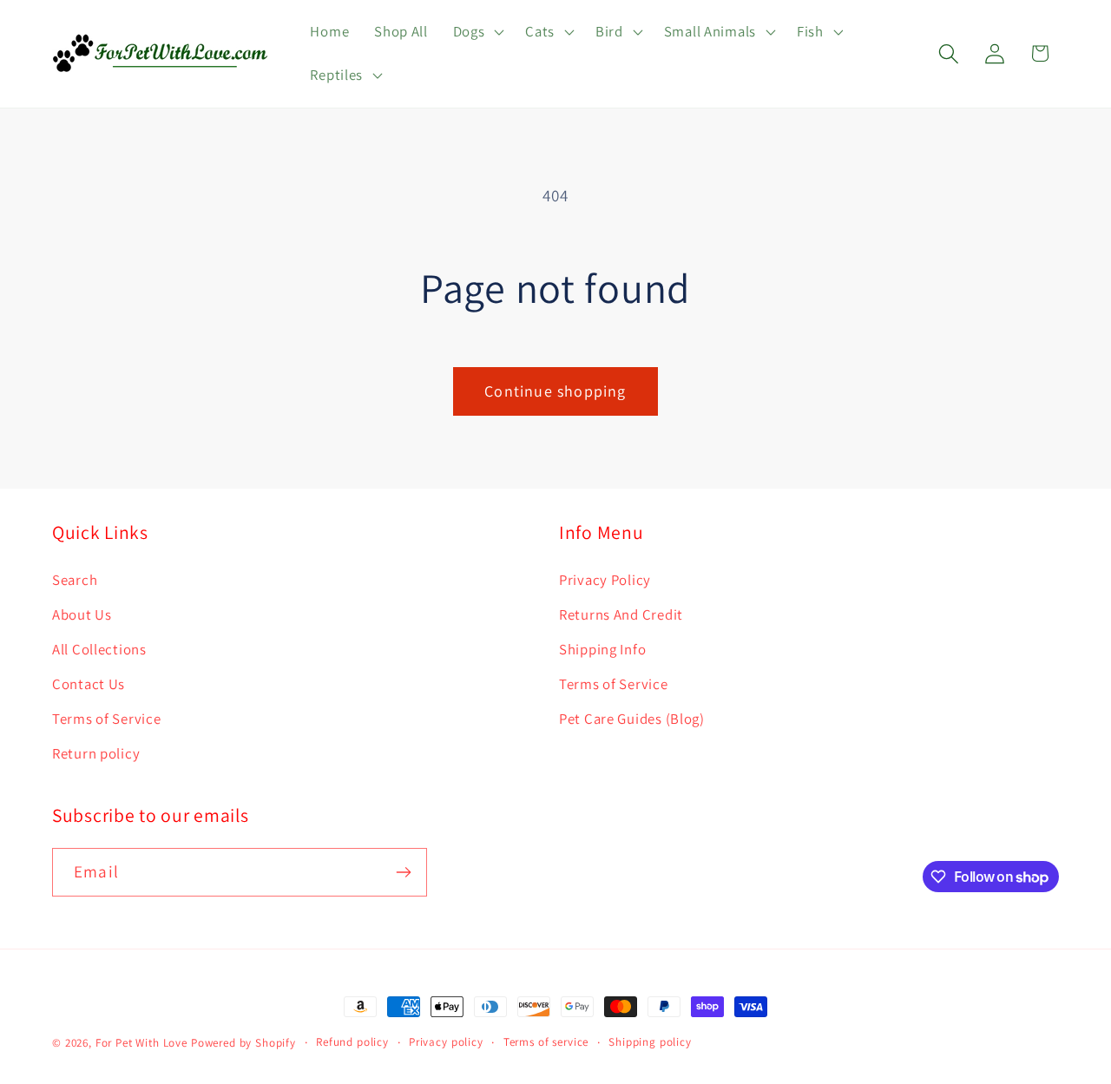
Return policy (96, 753)
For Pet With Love (141, 1042)
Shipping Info (602, 649)
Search (74, 579)
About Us (82, 614)
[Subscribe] (403, 872)
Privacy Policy (605, 579)
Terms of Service (106, 718)
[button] (476, 32)
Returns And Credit (621, 614)
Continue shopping (555, 391)
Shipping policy (650, 1042)
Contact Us (88, 683)
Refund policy (352, 1042)
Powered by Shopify (243, 1042)
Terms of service (545, 1042)
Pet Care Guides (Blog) (632, 718)
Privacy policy (446, 1042)
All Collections (99, 649)
